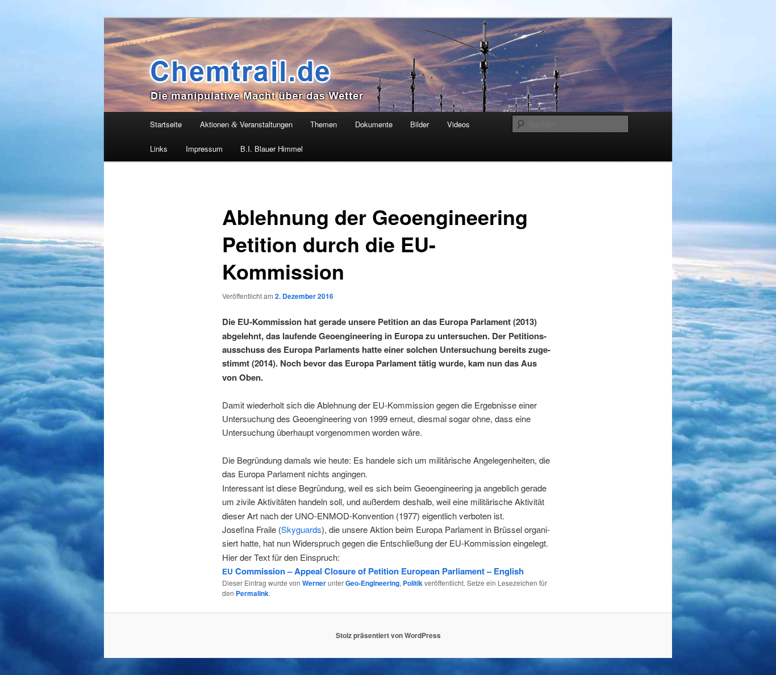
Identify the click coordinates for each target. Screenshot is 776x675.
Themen (323, 124)
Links (159, 148)
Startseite (166, 124)
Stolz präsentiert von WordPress (388, 635)
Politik (413, 583)
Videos (458, 124)
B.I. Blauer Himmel (271, 148)
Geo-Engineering (372, 583)
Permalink (252, 593)
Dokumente (374, 124)
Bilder (419, 124)
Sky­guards (301, 529)
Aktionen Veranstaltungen (246, 124)
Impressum (204, 148)
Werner (314, 583)
